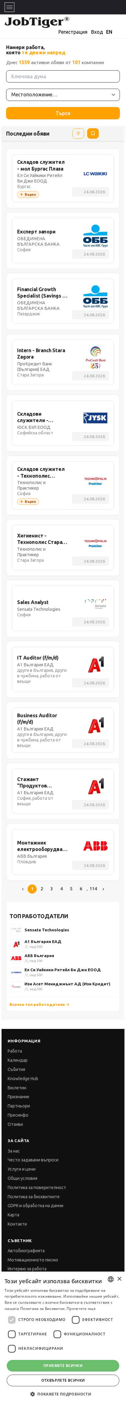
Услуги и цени (21, 1169)
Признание (18, 1096)
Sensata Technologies (46, 929)
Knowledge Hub (23, 1078)
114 (93, 888)
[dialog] (63, 1338)
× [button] (119, 1279)
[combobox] (111, 1279)
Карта (13, 1214)
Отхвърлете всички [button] (63, 1380)
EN (109, 32)
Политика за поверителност (37, 1187)
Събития (16, 1069)
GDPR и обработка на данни (35, 1205)
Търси (63, 113)
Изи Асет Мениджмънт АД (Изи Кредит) (67, 983)
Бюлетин (17, 1087)
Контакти (17, 1224)
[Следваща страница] (103, 889)
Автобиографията (26, 1250)
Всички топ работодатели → (39, 1004)
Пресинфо (18, 1115)
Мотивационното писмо (33, 1259)
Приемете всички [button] (63, 1365)
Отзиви (15, 1124)
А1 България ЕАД (42, 941)
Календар (18, 1060)
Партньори (19, 1105)
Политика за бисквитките (34, 1196)
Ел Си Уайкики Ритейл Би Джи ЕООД (62, 969)
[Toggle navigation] (9, 7)
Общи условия (22, 1178)
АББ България (39, 955)
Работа (15, 1051)
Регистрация (72, 32)
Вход (97, 32)
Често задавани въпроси (33, 1159)
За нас (14, 1151)
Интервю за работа (27, 1268)
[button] (63, 1394)
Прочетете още (81, 1308)
